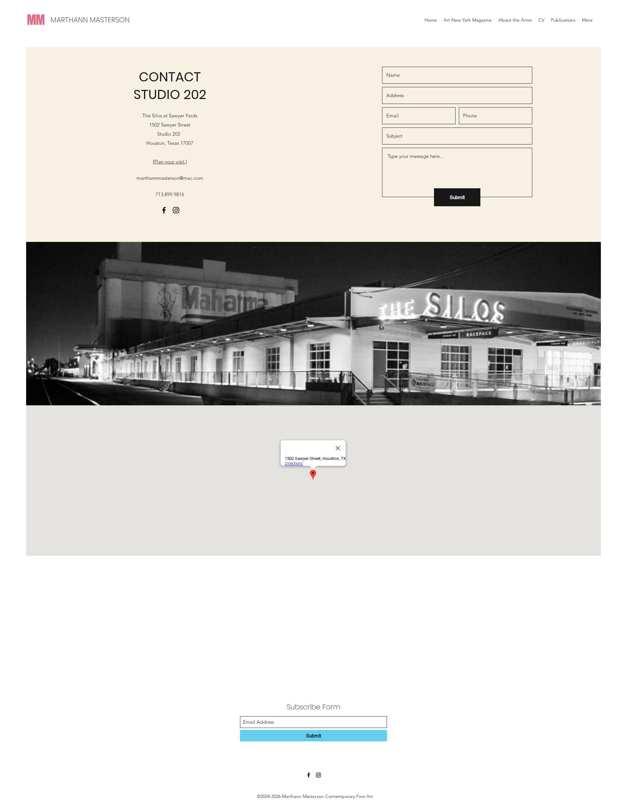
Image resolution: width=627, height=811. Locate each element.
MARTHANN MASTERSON (90, 20)
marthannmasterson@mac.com (170, 178)
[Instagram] (176, 210)
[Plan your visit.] (170, 162)
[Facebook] (164, 210)
